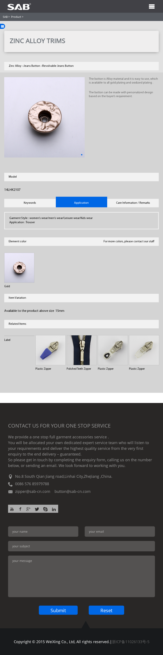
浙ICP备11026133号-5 (130, 641)
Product (16, 17)
